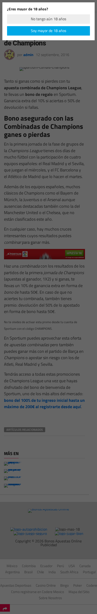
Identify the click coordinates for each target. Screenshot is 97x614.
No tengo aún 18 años (48, 19)
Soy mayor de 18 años (48, 30)
